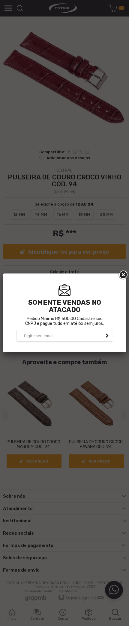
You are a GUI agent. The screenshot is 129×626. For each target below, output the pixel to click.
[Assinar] (107, 336)
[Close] (123, 275)
